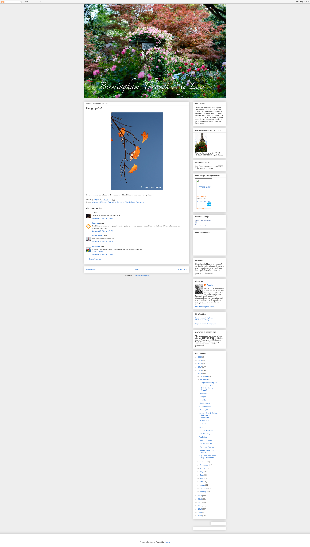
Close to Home (205, 406)
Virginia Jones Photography (135, 202)
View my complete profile (204, 307)
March (202, 485)
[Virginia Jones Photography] (196, 223)
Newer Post (91, 270)
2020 (200, 357)
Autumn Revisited (206, 430)
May (202, 478)
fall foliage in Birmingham (107, 202)
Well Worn (203, 437)
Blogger (167, 542)
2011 (200, 506)
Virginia (210, 285)
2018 (200, 364)
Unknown (95, 223)
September (204, 465)
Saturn (202, 427)
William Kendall (98, 236)
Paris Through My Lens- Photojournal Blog (204, 319)
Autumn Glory (204, 434)
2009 (200, 512)
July (201, 472)
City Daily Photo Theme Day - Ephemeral (208, 457)
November (204, 380)
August (203, 468)
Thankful (202, 400)
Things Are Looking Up (208, 383)
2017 (200, 367)
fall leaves (120, 202)
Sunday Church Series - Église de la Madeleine (208, 415)
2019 (200, 360)
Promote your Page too (202, 225)
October (203, 462)
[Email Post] (113, 200)
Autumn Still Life (205, 444)
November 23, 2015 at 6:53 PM (102, 242)
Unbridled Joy (204, 403)
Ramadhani (96, 246)
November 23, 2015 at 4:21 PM (102, 231)
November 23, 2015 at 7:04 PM (102, 254)
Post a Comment (95, 259)
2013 (200, 499)
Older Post (182, 270)
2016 (200, 370)
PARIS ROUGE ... (202, 197)
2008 (200, 516)
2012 (200, 502)
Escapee (202, 397)
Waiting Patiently (205, 440)
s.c (93, 212)
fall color (95, 202)
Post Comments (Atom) (141, 276)
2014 (200, 496)
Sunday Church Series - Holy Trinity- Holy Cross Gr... (208, 388)
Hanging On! (204, 410)
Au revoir (202, 424)
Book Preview (200, 208)
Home (137, 270)
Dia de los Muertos (206, 447)
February (203, 488)
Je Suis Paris (204, 420)
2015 (200, 373)
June (202, 475)
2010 (200, 509)
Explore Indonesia (98, 251)
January (203, 491)
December (204, 376)
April (202, 482)
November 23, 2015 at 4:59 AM (102, 218)
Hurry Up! (203, 393)
